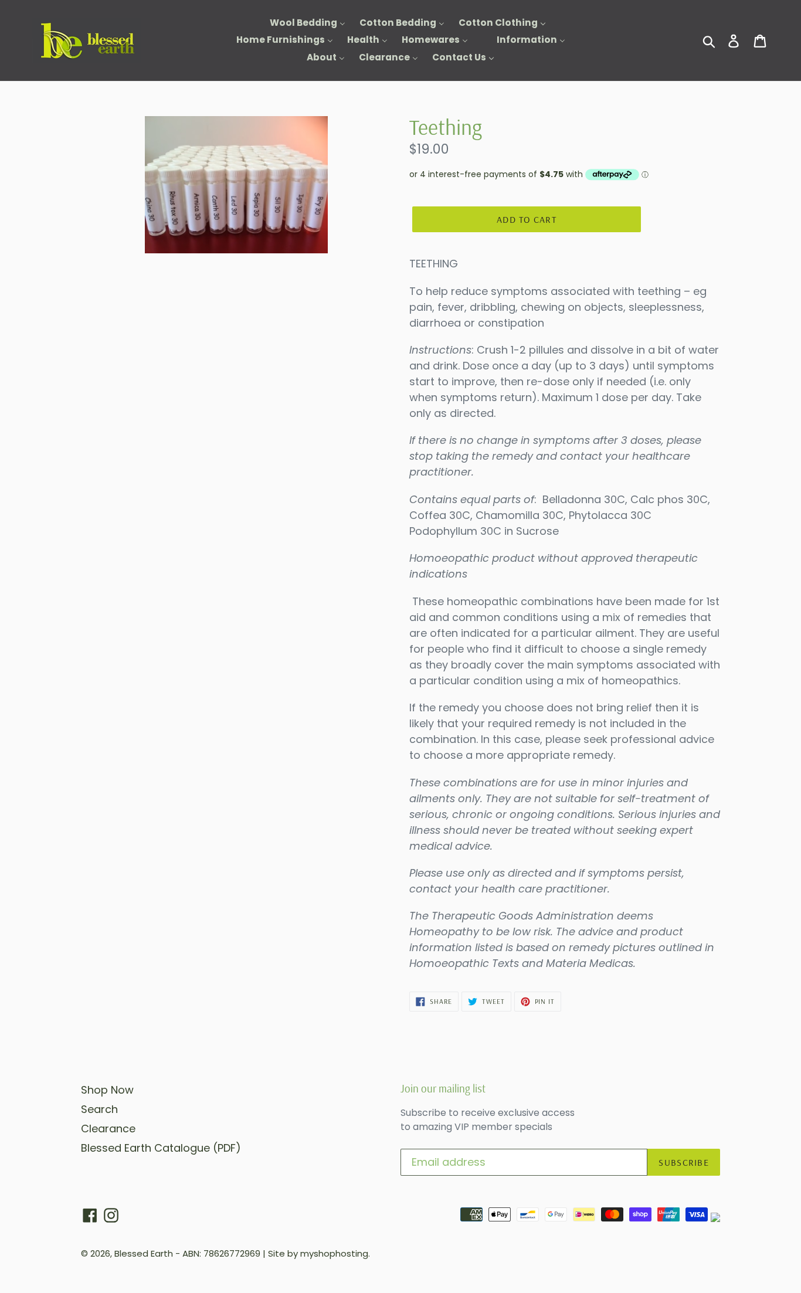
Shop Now (107, 1089)
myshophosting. (335, 1253)
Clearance (108, 1128)
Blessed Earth (143, 1253)
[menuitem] (300, 23)
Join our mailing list (443, 1088)
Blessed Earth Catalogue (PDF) (161, 1148)
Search (99, 1109)
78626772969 (231, 1253)
